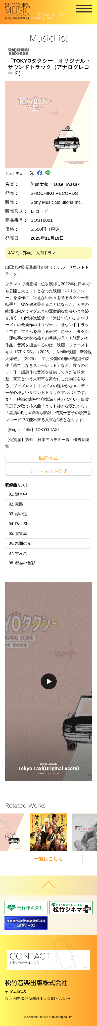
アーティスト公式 (48, 471)
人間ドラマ (46, 253)
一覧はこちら (48, 858)
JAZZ (13, 253)
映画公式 (48, 458)
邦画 (27, 253)
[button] (9, 836)
